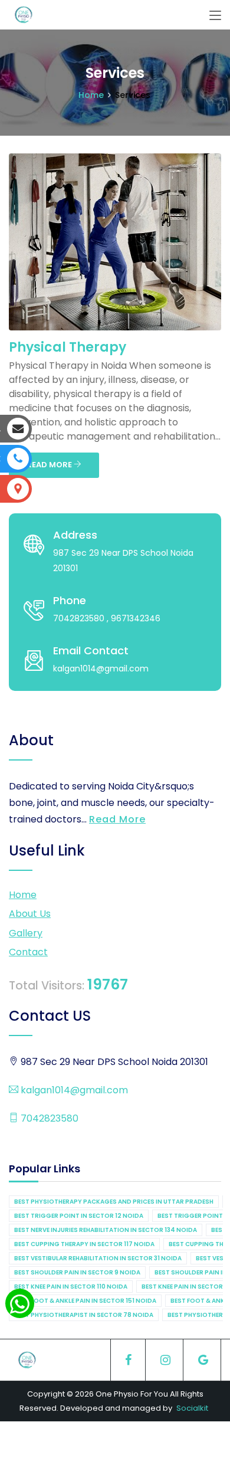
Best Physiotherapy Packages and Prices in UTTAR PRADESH (113, 1201)
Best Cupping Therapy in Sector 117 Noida (84, 1244)
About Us (30, 913)
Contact (28, 952)
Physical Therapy (67, 347)
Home (91, 95)
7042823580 (48, 1118)
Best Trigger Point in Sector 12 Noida (78, 1215)
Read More (117, 819)
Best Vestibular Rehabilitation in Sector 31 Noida (98, 1258)
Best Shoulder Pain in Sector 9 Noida (77, 1272)
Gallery (25, 933)
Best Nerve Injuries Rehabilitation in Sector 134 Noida (105, 1229)
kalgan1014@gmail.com (73, 1090)
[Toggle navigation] (215, 16)
